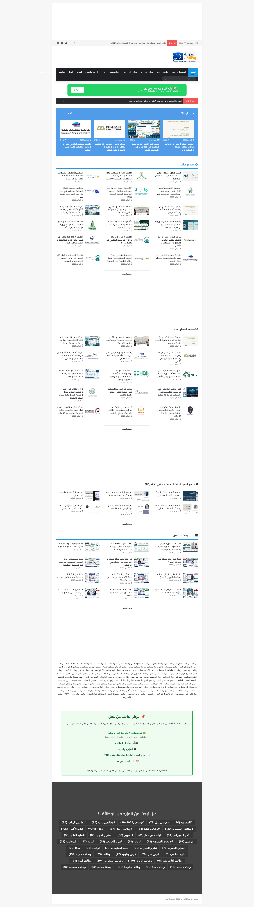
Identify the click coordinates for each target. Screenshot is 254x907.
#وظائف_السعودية (179, 828)
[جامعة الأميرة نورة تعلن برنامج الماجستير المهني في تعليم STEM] (141, 240)
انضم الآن (77, 90)
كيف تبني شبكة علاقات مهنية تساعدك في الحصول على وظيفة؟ (119, 577)
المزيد (70, 113)
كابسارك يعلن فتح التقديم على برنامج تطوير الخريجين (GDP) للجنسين (120, 392)
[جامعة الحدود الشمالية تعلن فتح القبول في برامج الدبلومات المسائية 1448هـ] (141, 176)
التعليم (79, 72)
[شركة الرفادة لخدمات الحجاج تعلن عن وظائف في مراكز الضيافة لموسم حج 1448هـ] (92, 411)
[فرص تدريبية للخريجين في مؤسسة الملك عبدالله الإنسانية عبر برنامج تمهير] (190, 392)
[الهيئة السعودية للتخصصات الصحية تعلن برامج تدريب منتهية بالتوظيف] (92, 374)
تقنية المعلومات (116, 847)
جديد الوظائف (187, 113)
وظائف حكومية (163, 72)
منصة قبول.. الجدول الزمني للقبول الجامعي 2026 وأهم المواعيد (168, 176)
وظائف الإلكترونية (170, 860)
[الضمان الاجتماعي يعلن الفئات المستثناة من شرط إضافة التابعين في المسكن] (141, 259)
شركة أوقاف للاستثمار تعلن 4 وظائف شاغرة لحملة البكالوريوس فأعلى (70, 355)
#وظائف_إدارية (103, 822)
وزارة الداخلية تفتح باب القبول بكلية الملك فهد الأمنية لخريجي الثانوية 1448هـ (170, 411)
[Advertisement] (127, 21)
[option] (178, 136)
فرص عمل (150, 854)
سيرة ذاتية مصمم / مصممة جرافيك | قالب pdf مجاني (168, 506)
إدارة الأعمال (72, 828)
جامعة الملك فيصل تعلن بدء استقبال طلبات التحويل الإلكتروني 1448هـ (168, 225)
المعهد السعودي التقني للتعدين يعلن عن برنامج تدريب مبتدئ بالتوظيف (119, 209)
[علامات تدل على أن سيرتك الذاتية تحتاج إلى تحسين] (190, 578)
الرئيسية (193, 72)
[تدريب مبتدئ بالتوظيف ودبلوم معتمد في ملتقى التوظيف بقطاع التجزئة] (141, 411)
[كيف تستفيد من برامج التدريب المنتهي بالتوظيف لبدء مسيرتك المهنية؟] (92, 562)
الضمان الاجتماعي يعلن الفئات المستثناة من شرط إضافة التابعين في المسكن (119, 258)
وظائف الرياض (140, 860)
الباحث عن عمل (150, 835)
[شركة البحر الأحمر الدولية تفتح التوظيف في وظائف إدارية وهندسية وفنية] (144, 129)
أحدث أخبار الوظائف (125, 743)
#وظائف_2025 (132, 822)
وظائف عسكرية (147, 72)
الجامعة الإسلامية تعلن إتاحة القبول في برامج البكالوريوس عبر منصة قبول (155, 101)
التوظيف (186, 841)
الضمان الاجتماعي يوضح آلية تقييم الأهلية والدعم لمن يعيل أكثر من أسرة (139, 43)
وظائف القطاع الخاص (184, 329)
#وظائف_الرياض (74, 822)
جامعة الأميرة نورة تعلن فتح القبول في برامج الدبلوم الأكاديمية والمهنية (70, 258)
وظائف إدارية (80, 854)
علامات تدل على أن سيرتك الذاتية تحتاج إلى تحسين (169, 575)
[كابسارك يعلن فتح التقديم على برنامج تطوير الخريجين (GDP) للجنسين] (141, 392)
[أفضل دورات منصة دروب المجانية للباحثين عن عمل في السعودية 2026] (141, 547)
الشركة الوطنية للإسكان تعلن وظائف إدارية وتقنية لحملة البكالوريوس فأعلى (169, 374)
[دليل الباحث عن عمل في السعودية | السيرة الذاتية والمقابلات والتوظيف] (190, 547)
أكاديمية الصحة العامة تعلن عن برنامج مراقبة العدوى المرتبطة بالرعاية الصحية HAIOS (119, 192)
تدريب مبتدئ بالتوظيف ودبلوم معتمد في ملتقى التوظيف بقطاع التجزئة (120, 410)
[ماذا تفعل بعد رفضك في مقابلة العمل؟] (190, 562)
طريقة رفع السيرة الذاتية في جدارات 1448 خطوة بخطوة (70, 545)
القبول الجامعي (111, 841)
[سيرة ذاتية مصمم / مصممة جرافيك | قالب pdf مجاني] (190, 509)
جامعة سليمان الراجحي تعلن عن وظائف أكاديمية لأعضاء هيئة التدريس (76, 147)
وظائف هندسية (74, 867)
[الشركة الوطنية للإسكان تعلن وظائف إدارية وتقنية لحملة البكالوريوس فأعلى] (190, 374)
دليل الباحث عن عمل (47, 72)
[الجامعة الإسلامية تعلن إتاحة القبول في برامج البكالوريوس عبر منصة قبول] (190, 192)
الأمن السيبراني (178, 835)
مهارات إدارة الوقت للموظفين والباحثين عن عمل (69, 575)
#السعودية (183, 822)
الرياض (134, 841)
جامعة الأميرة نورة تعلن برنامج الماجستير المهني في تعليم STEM (119, 240)
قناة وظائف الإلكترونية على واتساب (125, 733)
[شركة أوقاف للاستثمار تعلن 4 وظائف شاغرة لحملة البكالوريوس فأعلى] (92, 356)
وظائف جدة (155, 867)
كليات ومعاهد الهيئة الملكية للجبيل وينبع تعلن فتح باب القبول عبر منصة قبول (71, 192)
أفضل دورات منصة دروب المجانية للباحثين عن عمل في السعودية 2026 (120, 547)
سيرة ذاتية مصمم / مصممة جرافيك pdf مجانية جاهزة (119, 493)
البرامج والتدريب (91, 72)
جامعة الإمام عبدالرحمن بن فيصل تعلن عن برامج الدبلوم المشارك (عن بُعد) (70, 240)
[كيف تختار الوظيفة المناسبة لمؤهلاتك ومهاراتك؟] (190, 593)
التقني (104, 72)
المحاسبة (68, 841)
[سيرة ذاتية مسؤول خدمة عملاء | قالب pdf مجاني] (92, 509)
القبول (70, 72)
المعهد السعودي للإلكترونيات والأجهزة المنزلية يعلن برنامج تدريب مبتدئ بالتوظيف (120, 375)
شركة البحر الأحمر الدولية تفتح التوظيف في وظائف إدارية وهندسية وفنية (146, 147)
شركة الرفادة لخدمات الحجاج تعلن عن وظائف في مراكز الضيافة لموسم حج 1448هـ (69, 410)
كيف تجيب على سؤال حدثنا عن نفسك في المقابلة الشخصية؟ (70, 593)
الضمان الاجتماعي (179, 72)
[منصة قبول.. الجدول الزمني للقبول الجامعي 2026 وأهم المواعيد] (190, 176)
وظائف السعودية (110, 860)
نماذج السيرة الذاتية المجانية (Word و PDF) (125, 755)
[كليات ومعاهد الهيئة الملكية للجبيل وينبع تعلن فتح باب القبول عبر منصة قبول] (92, 192)
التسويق (125, 835)
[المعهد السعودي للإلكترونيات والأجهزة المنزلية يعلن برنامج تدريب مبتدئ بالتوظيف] (141, 374)
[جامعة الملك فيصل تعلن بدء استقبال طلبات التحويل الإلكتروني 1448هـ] (190, 225)
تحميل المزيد (127, 274)
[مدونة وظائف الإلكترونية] (184, 57)
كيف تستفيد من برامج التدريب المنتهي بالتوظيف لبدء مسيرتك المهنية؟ (71, 562)
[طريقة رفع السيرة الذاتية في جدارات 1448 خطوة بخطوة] (92, 547)
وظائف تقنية (180, 867)
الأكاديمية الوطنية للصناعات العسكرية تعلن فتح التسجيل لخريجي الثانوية (119, 225)
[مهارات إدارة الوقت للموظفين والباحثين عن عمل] (92, 578)
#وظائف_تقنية (149, 828)
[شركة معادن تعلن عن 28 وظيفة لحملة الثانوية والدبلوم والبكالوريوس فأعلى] (109, 129)
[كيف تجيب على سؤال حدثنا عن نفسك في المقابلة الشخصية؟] (92, 593)
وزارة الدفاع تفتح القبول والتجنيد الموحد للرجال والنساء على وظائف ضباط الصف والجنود (71, 393)
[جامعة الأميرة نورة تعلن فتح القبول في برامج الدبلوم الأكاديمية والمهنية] (92, 259)
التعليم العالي (74, 835)
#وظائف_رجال (121, 828)
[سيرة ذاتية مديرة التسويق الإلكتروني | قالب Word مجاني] (141, 509)
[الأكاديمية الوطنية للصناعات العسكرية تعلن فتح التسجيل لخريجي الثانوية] (141, 225)
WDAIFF (96, 828)
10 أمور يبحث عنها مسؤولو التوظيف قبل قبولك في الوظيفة (119, 562)
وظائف (62, 72)
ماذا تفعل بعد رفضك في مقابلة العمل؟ (169, 560)
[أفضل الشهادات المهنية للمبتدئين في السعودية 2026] (141, 593)
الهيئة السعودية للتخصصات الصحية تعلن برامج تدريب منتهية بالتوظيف (70, 374)
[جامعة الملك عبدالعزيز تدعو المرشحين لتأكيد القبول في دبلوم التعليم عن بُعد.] (92, 225)
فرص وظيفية (126, 854)
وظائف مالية (101, 867)
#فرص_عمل (159, 822)
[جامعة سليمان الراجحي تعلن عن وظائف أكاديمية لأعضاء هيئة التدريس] (75, 129)
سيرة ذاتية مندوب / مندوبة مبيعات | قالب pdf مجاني (168, 493)
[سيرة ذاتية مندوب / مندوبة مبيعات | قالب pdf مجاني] (190, 496)
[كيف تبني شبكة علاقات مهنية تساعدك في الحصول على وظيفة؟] (141, 578)
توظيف (93, 847)
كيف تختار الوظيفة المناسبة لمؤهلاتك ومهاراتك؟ (168, 591)
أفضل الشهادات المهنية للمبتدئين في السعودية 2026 (120, 593)
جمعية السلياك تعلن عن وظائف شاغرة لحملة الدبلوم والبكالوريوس (179, 147)
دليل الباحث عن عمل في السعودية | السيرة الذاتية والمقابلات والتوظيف (169, 547)
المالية (87, 841)
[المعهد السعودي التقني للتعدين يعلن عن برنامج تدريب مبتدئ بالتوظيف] (141, 210)
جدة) (74, 847)
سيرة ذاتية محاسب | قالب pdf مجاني (71, 493)
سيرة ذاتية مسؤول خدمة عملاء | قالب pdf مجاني (71, 506)
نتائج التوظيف (115, 72)
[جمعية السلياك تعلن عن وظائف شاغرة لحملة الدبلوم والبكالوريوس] (178, 129)
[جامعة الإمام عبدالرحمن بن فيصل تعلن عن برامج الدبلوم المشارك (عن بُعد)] (92, 240)
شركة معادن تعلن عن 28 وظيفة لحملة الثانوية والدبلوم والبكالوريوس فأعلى (110, 147)
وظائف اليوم (81, 860)
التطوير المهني (101, 835)
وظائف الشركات (130, 72)
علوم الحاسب (174, 854)
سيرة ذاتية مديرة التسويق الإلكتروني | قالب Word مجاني (120, 508)
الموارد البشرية (173, 847)
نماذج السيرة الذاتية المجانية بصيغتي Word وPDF (170, 484)
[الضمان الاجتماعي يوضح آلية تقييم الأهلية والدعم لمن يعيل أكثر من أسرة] (92, 176)
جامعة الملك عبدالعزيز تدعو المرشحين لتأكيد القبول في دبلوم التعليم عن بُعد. (70, 225)
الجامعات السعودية (160, 841)
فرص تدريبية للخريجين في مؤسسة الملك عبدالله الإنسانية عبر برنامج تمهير (169, 392)
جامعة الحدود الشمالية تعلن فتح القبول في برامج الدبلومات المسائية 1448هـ (119, 176)
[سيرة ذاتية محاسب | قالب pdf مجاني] (92, 496)
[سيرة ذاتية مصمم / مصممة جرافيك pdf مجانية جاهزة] (141, 496)
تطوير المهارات (145, 847)
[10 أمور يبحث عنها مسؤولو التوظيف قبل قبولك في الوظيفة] (141, 562)
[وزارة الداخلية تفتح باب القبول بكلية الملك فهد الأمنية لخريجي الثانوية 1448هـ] (190, 411)
